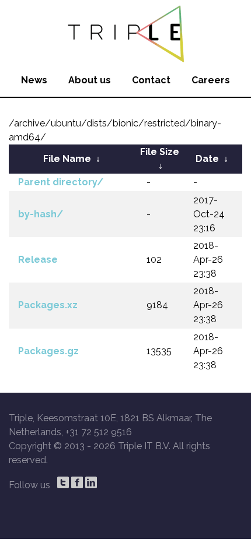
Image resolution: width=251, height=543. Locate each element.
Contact (151, 80)
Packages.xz (48, 305)
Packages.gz (48, 351)
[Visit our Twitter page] (63, 482)
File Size (159, 151)
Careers (210, 80)
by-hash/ (40, 214)
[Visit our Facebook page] (77, 482)
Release (38, 259)
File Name (67, 158)
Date (207, 158)
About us (89, 80)
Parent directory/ (60, 182)
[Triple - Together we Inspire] (125, 32)
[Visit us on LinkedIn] (91, 482)
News (34, 80)
